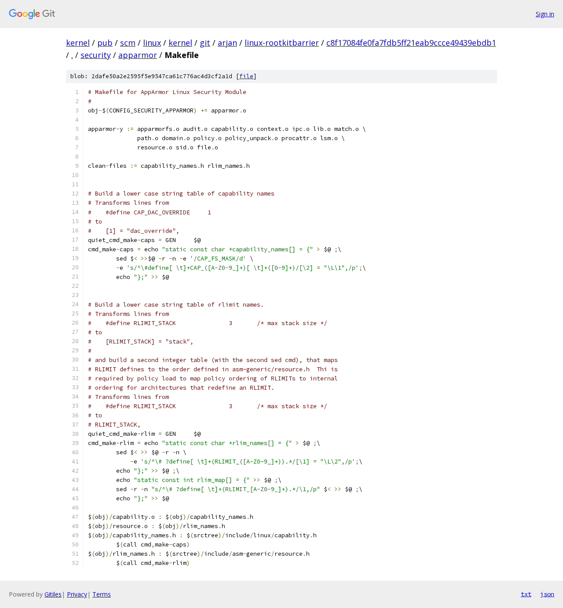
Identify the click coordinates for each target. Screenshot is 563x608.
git (205, 42)
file (246, 76)
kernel (78, 42)
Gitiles (53, 594)
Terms (101, 594)
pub (105, 42)
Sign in (545, 14)
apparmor (137, 55)
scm (127, 42)
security (95, 55)
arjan (227, 42)
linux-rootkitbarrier (282, 42)
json (547, 594)
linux (152, 42)
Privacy (77, 594)
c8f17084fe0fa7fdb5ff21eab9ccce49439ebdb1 (411, 42)
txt (526, 594)
